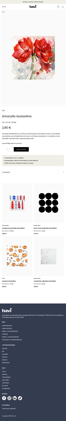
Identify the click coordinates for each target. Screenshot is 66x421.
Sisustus (4, 360)
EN (5, 7)
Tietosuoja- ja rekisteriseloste (12, 340)
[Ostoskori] (58, 7)
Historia (4, 374)
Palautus (5, 334)
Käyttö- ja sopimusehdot (10, 337)
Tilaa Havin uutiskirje (8, 409)
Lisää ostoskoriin (21, 149)
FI (2, 7)
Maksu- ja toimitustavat (10, 331)
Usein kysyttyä (7, 328)
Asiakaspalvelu (7, 326)
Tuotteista (5, 383)
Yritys (4, 372)
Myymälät (5, 380)
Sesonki (4, 348)
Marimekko (6, 363)
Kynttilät (5, 354)
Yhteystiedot (6, 377)
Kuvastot (5, 386)
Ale (3, 351)
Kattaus (4, 357)
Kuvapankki (6, 388)
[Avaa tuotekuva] (33, 58)
